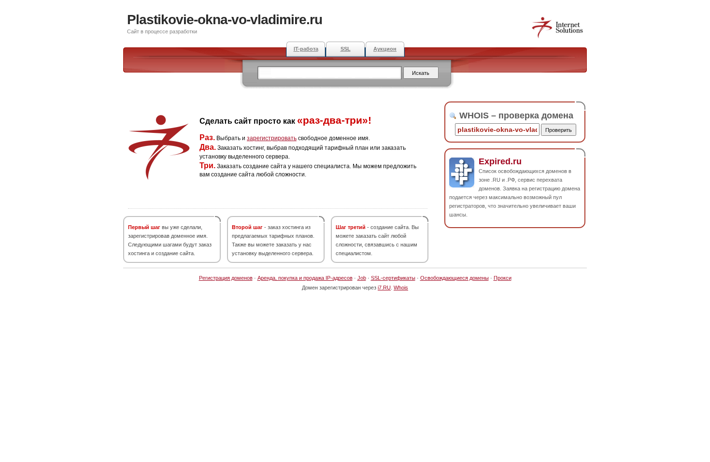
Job (361, 278)
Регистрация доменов (226, 278)
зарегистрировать (272, 138)
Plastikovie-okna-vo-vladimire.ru (224, 19)
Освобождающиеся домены (454, 278)
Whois (401, 287)
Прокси (502, 278)
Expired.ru (500, 161)
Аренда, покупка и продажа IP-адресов (305, 278)
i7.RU (384, 287)
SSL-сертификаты (393, 278)
